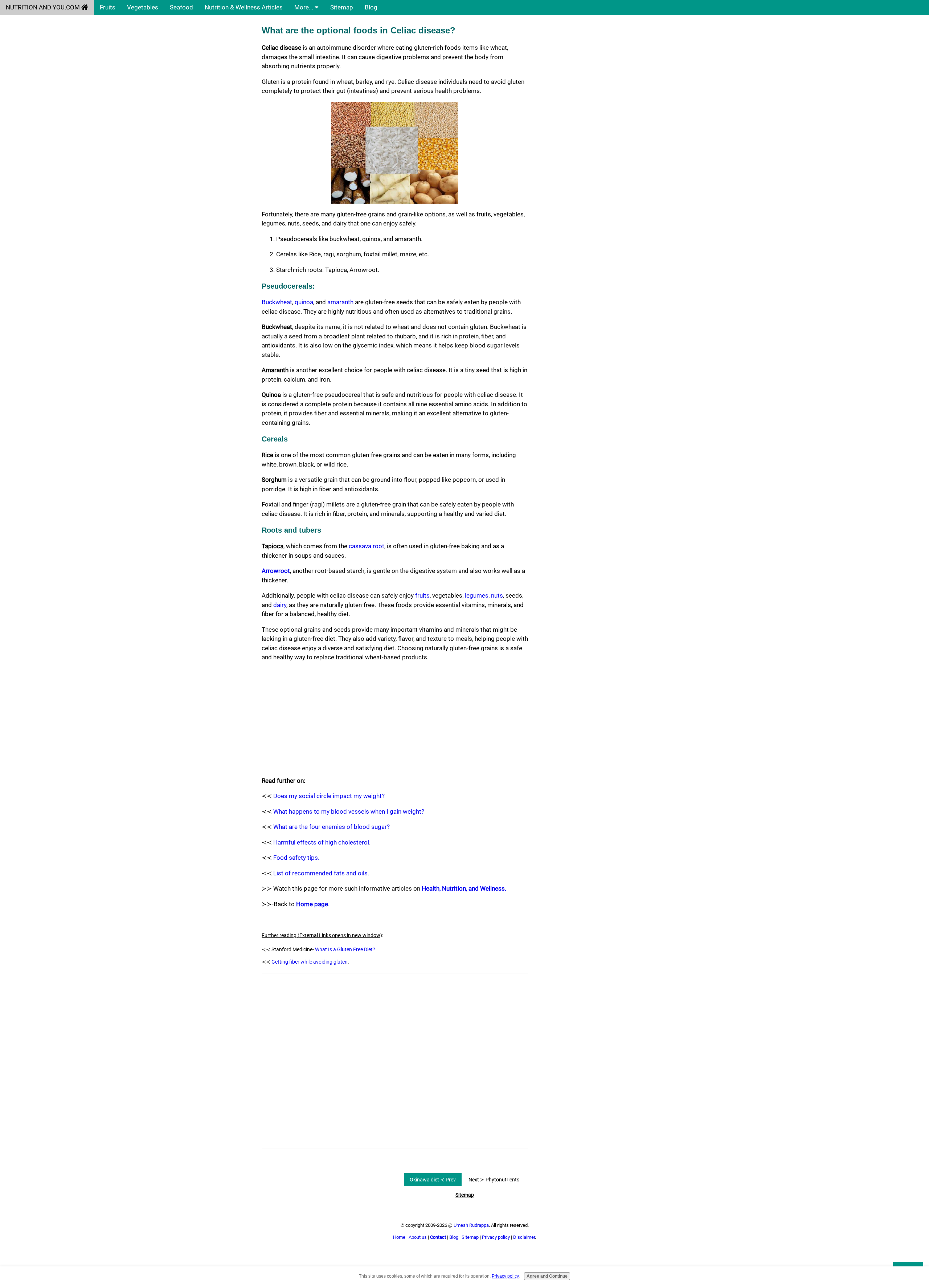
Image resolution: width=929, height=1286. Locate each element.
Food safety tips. (296, 857)
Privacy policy (496, 1237)
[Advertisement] (395, 719)
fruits (422, 595)
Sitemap (341, 7)
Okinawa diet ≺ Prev (433, 1180)
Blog (371, 7)
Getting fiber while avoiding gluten (309, 962)
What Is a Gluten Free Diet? (345, 949)
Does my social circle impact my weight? (329, 795)
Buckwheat (277, 302)
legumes (476, 595)
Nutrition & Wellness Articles (244, 7)
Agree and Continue (547, 1276)
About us (418, 1237)
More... (304, 7)
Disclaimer (524, 1237)
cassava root (366, 546)
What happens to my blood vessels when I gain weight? (348, 811)
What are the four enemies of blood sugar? (331, 826)
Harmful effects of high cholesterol (321, 842)
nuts (497, 595)
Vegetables (142, 7)
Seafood (181, 7)
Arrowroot (276, 570)
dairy (279, 605)
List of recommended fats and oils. (321, 873)
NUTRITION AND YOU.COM (43, 7)
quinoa (304, 302)
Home (399, 1237)
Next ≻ (493, 1180)
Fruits (107, 7)
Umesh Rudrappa (471, 1225)
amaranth (340, 302)
